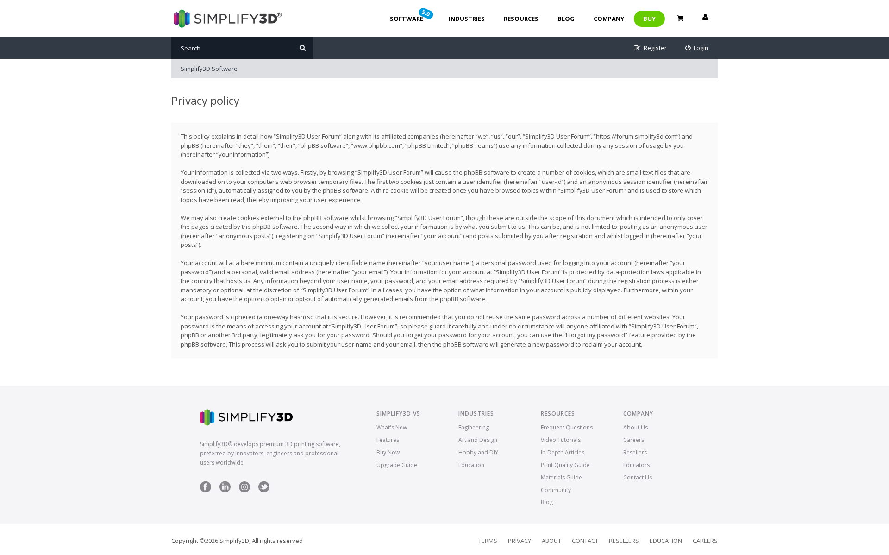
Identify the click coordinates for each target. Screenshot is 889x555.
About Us (635, 427)
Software (411, 15)
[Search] (302, 48)
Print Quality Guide (565, 465)
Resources (521, 18)
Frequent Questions (567, 427)
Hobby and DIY (478, 452)
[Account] (705, 18)
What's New (391, 427)
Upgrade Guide (396, 465)
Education (471, 465)
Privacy (519, 540)
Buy (649, 18)
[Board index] (226, 18)
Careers (633, 440)
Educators (636, 465)
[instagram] (244, 490)
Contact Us (637, 477)
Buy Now (388, 452)
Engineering (473, 427)
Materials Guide (561, 477)
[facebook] (205, 490)
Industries (467, 18)
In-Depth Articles (562, 452)
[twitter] (263, 490)
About (551, 540)
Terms (487, 540)
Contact (585, 540)
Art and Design (477, 440)
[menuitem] (697, 48)
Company (609, 18)
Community (556, 490)
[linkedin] (225, 490)
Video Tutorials (561, 440)
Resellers (635, 452)
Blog (566, 18)
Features (387, 440)
